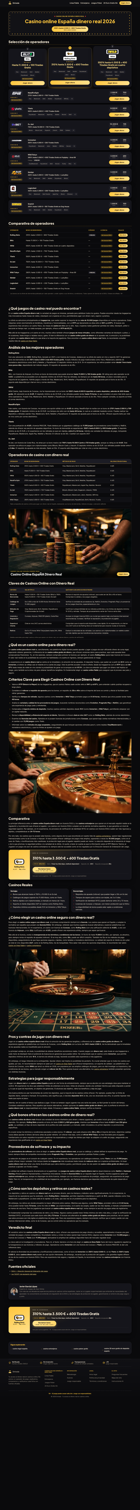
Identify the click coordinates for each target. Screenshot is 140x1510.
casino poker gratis (81, 1349)
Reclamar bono (44, 869)
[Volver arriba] (135, 1505)
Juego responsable (74, 1381)
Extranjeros (85, 3)
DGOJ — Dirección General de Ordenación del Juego (29, 1271)
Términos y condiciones (98, 1381)
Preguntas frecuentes (119, 1374)
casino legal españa (20, 1349)
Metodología (71, 1374)
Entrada (58, 1396)
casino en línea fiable (29, 341)
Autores (70, 1378)
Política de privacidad (97, 1378)
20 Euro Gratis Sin (110, 3)
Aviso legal (93, 1374)
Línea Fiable (74, 3)
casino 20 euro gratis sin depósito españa (116, 1349)
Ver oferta (123, 235)
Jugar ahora (125, 3)
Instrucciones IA (117, 1381)
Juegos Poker (96, 3)
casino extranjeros (34, 946)
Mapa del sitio (117, 1378)
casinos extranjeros (103, 836)
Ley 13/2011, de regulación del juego (23, 1274)
